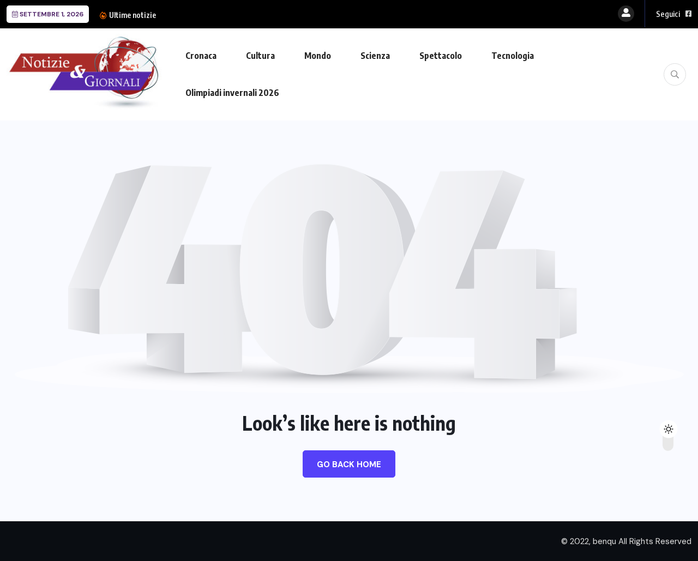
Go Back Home (349, 464)
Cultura (260, 55)
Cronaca (200, 55)
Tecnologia (512, 55)
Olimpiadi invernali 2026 (232, 92)
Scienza (375, 55)
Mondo (317, 55)
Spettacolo (440, 55)
